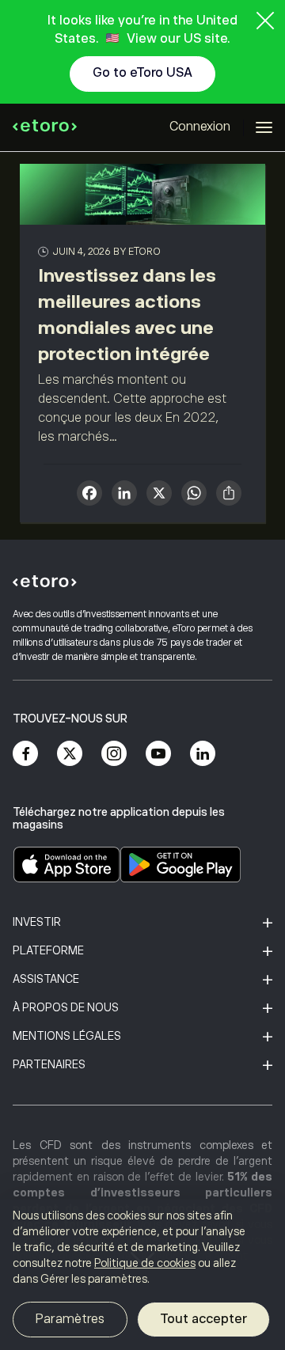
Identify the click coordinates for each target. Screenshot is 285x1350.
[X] (159, 495)
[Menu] (264, 127)
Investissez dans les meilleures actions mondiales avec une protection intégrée (127, 314)
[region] (142, 1275)
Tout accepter (203, 1319)
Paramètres (70, 1319)
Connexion (199, 126)
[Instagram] (114, 753)
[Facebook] (25, 753)
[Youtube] (158, 753)
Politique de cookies (145, 1263)
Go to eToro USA (142, 73)
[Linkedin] (202, 753)
